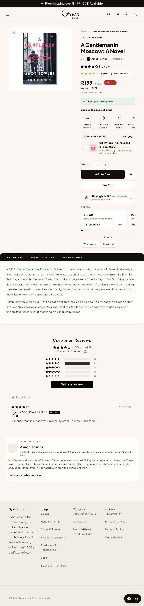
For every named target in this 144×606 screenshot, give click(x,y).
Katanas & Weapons (53, 537)
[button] (7, 14)
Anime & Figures (51, 529)
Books (45, 513)
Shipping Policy (114, 529)
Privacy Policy (113, 513)
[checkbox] (108, 148)
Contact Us (80, 521)
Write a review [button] (72, 384)
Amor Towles (32, 447)
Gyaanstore (24, 598)
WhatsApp (89, 244)
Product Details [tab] (42, 257)
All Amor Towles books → (25, 475)
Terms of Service (115, 521)
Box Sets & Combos (53, 565)
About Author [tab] (72, 257)
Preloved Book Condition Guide (83, 531)
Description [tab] (14, 257)
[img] (20, 407)
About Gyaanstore (84, 513)
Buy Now (108, 185)
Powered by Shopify (42, 598)
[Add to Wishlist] (130, 174)
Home (84, 31)
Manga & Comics (51, 521)
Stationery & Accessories (49, 547)
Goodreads (119, 73)
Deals (44, 557)
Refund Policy (113, 537)
